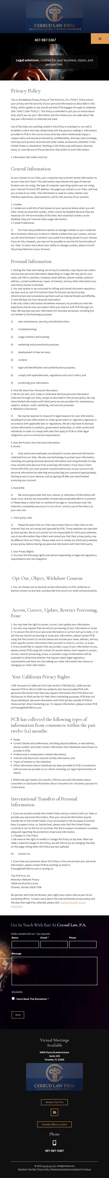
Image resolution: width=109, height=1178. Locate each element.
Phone (72, 937)
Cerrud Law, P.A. (49, 1166)
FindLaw (87, 1169)
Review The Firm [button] (54, 1102)
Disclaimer (17, 991)
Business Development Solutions (65, 1169)
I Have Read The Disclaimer (32, 999)
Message (16, 953)
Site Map (32, 1169)
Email (44, 937)
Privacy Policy (43, 1169)
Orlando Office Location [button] (54, 1124)
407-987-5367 (45, 39)
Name (15, 937)
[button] (100, 38)
